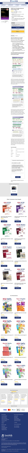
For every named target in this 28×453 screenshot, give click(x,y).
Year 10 (12, 181)
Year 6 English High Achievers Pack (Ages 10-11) (20, 313)
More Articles (14, 194)
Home (1, 6)
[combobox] (14, 3)
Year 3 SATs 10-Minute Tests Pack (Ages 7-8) (7, 380)
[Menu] (1, 3)
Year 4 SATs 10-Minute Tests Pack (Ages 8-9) (21, 380)
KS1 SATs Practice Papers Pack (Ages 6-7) (20, 357)
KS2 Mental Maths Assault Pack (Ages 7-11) (7, 357)
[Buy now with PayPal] (17, 31)
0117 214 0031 (3, 439)
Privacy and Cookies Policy (5, 419)
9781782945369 (15, 180)
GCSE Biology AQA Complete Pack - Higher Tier (7, 239)
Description (12, 35)
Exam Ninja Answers (4, 427)
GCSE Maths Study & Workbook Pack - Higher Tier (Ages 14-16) (20, 239)
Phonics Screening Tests (17, 424)
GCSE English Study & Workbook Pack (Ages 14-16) (7, 261)
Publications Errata (4, 429)
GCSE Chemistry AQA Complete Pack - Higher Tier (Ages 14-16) (6, 217)
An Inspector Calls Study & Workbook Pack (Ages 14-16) (21, 261)
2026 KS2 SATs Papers (17, 419)
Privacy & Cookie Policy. (4, 447)
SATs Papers (16, 417)
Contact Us (3, 421)
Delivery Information (4, 418)
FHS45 (21, 180)
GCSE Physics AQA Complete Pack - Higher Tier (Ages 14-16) (21, 217)
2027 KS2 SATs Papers (17, 420)
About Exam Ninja (4, 417)
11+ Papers (15, 422)
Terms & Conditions (4, 420)
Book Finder (3, 426)
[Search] (24, 3)
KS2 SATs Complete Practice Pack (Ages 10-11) (7, 313)
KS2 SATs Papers (16, 418)
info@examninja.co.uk (4, 438)
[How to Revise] (14, 188)
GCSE (4, 6)
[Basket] (26, 3)
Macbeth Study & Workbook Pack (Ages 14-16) (7, 284)
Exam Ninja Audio (4, 428)
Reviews (16, 35)
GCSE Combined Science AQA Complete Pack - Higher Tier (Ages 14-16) (20, 284)
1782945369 (18, 180)
